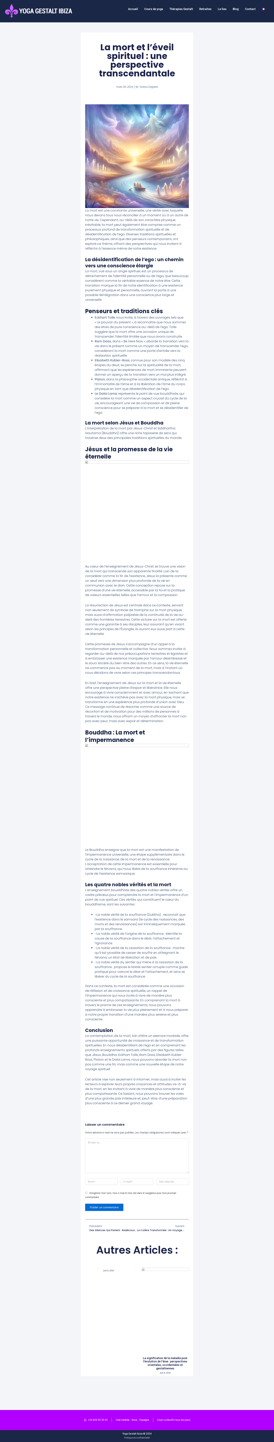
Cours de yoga (153, 9)
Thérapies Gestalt (181, 9)
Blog (236, 9)
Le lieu (222, 9)
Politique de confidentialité (137, 1437)
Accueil (133, 9)
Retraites (205, 9)
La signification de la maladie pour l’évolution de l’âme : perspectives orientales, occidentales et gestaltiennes (165, 1363)
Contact (250, 9)
